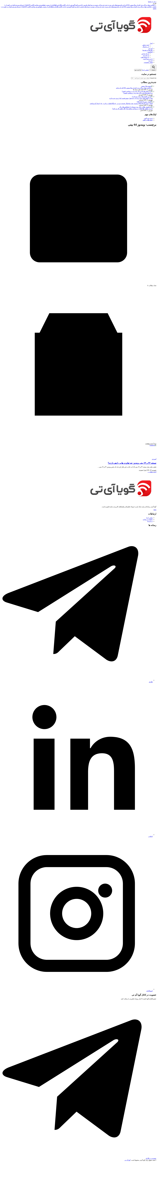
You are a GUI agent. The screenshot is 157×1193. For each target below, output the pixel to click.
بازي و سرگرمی (148, 59)
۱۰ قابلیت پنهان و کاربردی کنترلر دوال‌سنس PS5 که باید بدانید (138, 5)
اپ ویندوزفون (145, 57)
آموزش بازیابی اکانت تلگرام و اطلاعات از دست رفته (59, 5)
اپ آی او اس (145, 54)
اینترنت (150, 60)
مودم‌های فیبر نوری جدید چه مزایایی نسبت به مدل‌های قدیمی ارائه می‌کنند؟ (97, 5)
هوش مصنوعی (148, 62)
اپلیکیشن (150, 52)
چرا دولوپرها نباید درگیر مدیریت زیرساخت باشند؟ (138, 93)
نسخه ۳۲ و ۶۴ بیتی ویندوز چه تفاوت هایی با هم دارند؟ (132, 463)
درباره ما (150, 521)
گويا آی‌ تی (127, 1160)
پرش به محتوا (152, 1)
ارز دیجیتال (145, 47)
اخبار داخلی (145, 45)
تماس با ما (145, 70)
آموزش (150, 48)
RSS (155, 510)
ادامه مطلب (152, 472)
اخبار (151, 43)
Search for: (153, 78)
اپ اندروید (146, 55)
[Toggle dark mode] (149, 70)
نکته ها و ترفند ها (148, 50)
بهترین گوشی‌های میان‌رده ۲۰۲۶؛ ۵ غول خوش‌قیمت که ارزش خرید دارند (131, 98)
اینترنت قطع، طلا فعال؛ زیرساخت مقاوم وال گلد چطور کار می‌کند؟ (132, 108)
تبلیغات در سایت (148, 519)
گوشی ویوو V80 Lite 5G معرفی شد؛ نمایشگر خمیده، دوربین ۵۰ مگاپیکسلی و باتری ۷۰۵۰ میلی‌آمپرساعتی (121, 103)
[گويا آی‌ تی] (120, 40)
